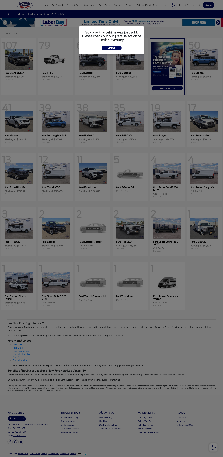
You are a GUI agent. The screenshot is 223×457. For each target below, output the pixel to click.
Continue (111, 48)
